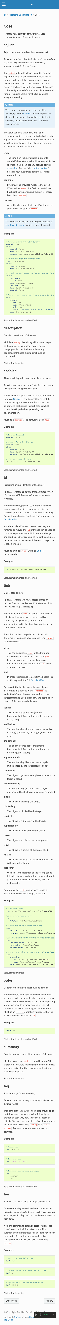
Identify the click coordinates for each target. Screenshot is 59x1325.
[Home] (5, 15)
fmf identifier (10, 519)
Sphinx (17, 1317)
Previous (12, 1301)
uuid (39, 551)
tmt (31, 4)
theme (32, 1317)
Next (48, 1301)
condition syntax (39, 168)
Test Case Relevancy (15, 225)
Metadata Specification (20, 15)
